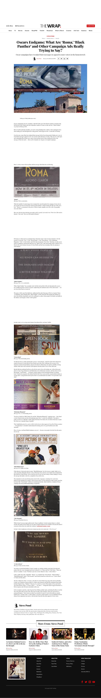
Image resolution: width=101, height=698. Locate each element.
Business (83, 30)
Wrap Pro (54, 658)
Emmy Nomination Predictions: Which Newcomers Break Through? (84, 644)
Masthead (39, 671)
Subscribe (90, 26)
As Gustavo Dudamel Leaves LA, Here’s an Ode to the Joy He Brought (16, 644)
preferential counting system (43, 526)
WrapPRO (34, 30)
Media (90, 30)
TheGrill (42, 30)
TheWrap (39, 658)
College (83, 663)
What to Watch (59, 30)
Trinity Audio (27, 118)
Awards (27, 30)
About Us (39, 661)
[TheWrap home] (50, 25)
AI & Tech (76, 30)
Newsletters (20, 26)
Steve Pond (39, 58)
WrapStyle (50, 30)
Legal (68, 658)
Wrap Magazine (86, 658)
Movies (20, 30)
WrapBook (39, 677)
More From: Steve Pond (50, 623)
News (10, 30)
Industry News (50, 38)
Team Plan (53, 663)
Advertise (39, 663)
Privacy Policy (69, 663)
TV (15, 30)
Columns (68, 30)
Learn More (54, 666)
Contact (38, 666)
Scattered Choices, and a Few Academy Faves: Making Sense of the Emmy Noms (61, 644)
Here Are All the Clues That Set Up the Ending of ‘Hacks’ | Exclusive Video (39, 644)
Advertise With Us (85, 671)
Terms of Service (70, 661)
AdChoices (68, 666)
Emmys (83, 666)
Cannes (83, 661)
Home (43, 38)
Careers (38, 669)
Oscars (83, 669)
